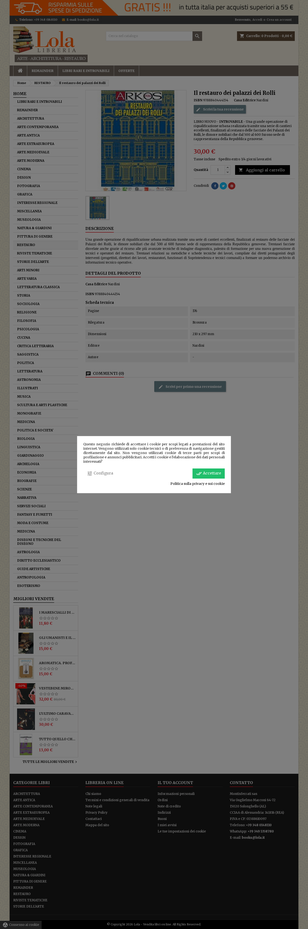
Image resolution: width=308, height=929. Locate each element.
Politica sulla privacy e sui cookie (197, 483)
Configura (100, 473)
